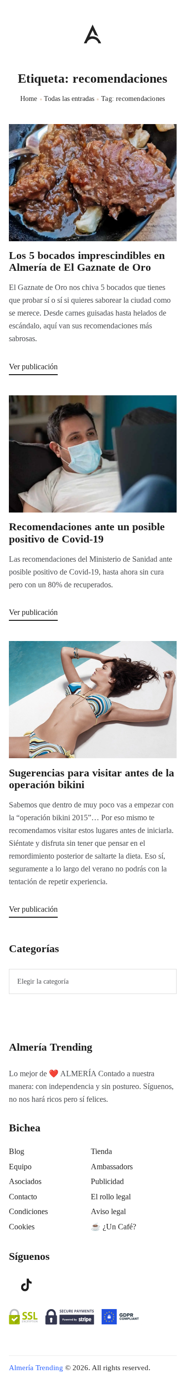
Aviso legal (108, 1211)
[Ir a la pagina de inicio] (92, 33)
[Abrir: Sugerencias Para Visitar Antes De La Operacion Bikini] (93, 699)
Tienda (101, 1151)
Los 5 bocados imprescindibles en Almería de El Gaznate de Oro (87, 261)
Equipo (20, 1166)
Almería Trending (36, 1368)
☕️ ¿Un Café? (113, 1226)
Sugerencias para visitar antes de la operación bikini (91, 779)
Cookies (22, 1226)
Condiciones (28, 1211)
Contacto (23, 1196)
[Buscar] (171, 31)
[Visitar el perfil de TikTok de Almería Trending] (26, 1284)
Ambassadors (112, 1166)
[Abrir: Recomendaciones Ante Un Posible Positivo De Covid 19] (93, 454)
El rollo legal (111, 1196)
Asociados (25, 1181)
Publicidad (107, 1181)
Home (28, 98)
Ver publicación (33, 366)
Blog (16, 1151)
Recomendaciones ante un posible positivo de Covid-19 (87, 533)
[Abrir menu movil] (13, 34)
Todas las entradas (69, 98)
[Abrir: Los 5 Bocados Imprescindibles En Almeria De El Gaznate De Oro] (93, 182)
